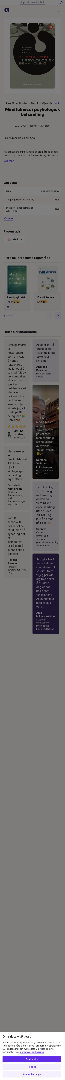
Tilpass (31, 1066)
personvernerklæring (32, 1052)
